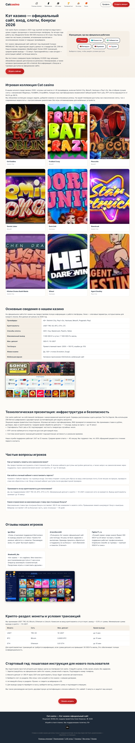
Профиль (106, 4)
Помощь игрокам (37, 4)
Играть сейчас (15, 71)
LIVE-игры (58, 4)
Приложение (48, 4)
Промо (86, 4)
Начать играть (67, 701)
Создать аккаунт (121, 4)
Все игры (78, 4)
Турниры (77, 739)
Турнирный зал (68, 4)
